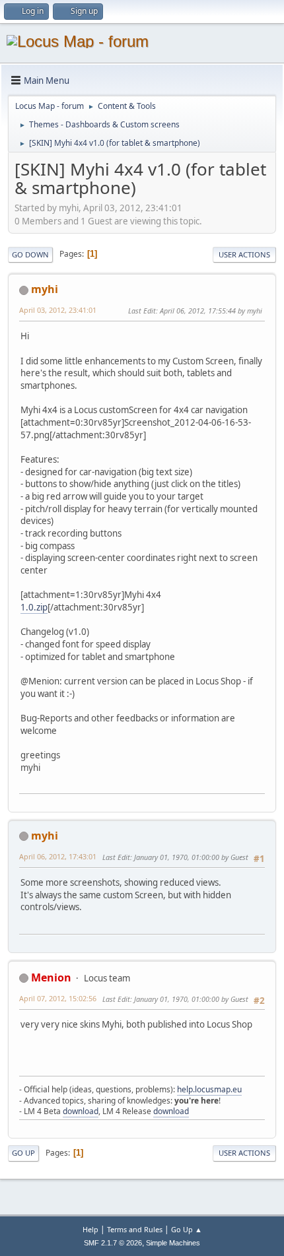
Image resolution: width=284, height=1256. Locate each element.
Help (90, 1229)
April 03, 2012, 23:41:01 (57, 310)
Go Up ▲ (186, 1229)
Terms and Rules (134, 1229)
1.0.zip (34, 607)
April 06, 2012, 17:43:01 (57, 856)
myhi (44, 289)
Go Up (23, 1153)
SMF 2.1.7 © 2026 (113, 1243)
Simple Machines (173, 1243)
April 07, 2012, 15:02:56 (57, 998)
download (80, 1111)
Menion (51, 977)
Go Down (30, 254)
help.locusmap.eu (209, 1089)
